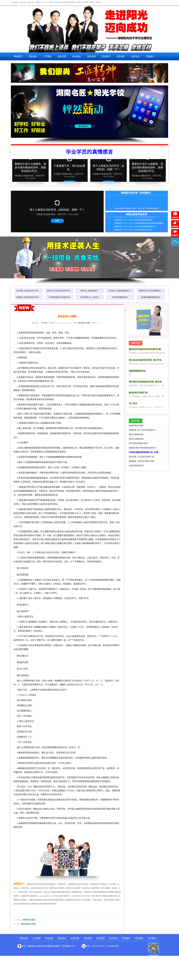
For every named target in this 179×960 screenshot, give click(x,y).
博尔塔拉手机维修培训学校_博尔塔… (146, 382)
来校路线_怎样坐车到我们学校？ (142, 461)
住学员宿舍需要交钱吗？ (120, 297)
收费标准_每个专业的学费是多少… (151, 291)
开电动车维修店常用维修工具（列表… (144, 452)
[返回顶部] (175, 245)
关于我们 (152, 938)
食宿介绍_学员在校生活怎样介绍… (59, 291)
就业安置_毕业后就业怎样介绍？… (28, 291)
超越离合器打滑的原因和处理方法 (142, 448)
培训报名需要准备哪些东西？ (151, 297)
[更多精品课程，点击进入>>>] (147, 335)
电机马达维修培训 (136, 439)
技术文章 (91, 56)
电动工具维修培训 (136, 434)
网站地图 (23, 3)
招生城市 (120, 56)
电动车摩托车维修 (136, 425)
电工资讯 (44, 323)
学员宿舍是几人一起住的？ (89, 297)
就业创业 (76, 56)
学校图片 (150, 56)
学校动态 (32, 56)
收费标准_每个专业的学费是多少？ (143, 430)
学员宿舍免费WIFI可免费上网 (59, 297)
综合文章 (30, 3)
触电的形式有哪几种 (138, 393)
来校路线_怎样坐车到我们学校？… (28, 297)
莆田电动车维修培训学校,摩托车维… (146, 349)
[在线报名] (175, 227)
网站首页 (18, 56)
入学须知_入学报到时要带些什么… (120, 291)
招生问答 (62, 56)
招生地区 (139, 938)
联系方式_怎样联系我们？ (90, 291)
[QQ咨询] (175, 218)
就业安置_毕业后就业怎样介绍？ (142, 457)
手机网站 (15, 3)
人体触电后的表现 (28, 920)
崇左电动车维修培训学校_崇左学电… (146, 360)
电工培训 (133, 403)
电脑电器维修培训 (137, 371)
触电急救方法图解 (84, 323)
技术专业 (135, 56)
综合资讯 (106, 56)
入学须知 (47, 56)
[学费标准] (175, 236)
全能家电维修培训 (136, 465)
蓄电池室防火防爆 (28, 924)
